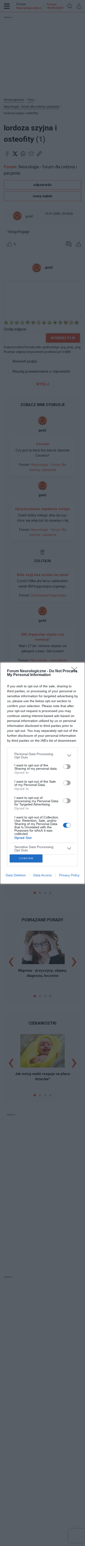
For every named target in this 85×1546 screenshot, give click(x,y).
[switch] (67, 766)
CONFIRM (26, 858)
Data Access (42, 875)
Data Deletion (16, 875)
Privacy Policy (69, 875)
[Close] (75, 671)
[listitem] (42, 755)
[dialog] (42, 773)
